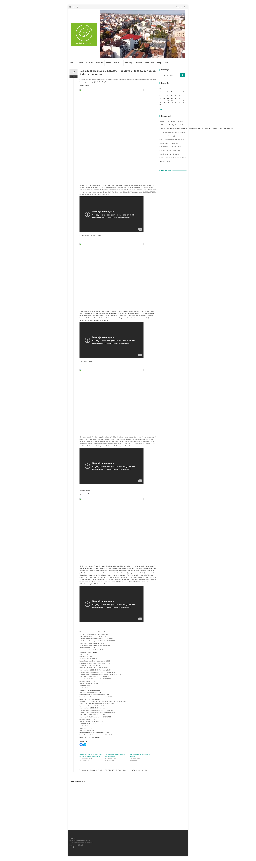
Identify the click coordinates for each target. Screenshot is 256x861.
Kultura (89, 63)
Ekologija (129, 63)
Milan (146, 770)
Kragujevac (149, 63)
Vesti (72, 63)
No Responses (135, 770)
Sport (108, 63)
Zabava (117, 63)
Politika (80, 63)
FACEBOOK (166, 170)
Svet (166, 63)
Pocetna (179, 7)
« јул (161, 109)
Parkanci (99, 63)
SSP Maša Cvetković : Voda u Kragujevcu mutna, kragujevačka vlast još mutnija (171, 150)
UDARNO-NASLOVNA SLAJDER (107, 770)
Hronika (139, 63)
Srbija (159, 63)
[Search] (182, 75)
